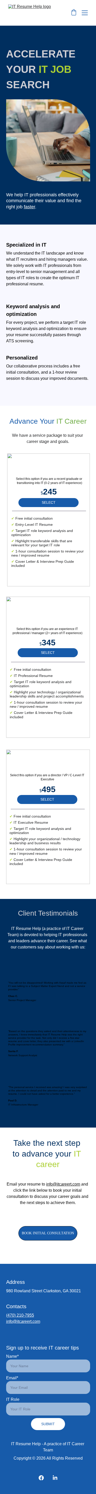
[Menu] (85, 13)
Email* (12, 1378)
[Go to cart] (73, 13)
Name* (12, 1356)
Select (49, 502)
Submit (48, 1424)
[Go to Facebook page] (41, 1477)
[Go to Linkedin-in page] (55, 1477)
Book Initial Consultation (48, 1233)
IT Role (12, 1399)
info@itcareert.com (63, 1184)
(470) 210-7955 (20, 1315)
